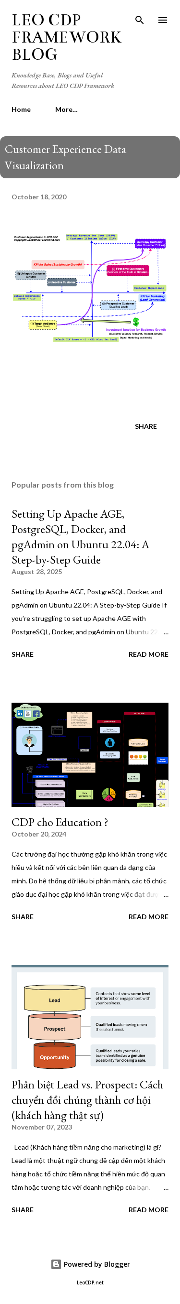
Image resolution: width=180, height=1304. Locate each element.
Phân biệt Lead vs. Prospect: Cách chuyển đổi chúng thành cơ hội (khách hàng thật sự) (87, 1099)
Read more (148, 654)
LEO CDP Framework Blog (66, 37)
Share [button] (146, 426)
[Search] (139, 17)
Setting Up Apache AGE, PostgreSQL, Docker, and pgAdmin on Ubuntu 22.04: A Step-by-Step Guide (80, 536)
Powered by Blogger (96, 1264)
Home (21, 109)
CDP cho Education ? (60, 822)
